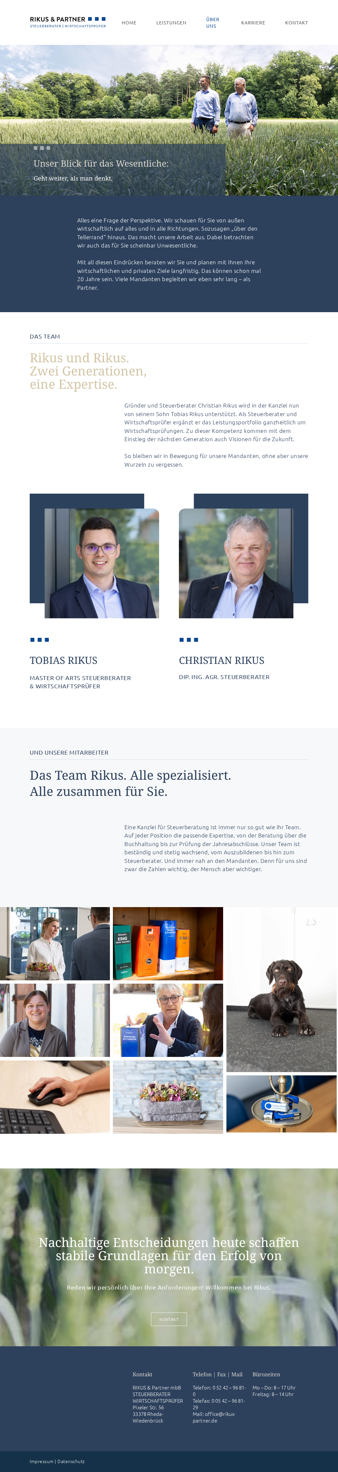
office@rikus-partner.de (214, 1417)
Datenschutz (71, 1461)
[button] (169, 1319)
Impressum (42, 1461)
